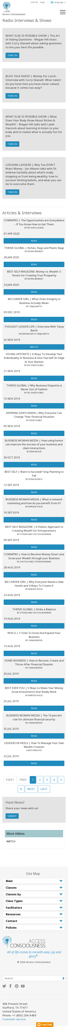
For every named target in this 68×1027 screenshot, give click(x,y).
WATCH (10, 841)
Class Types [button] (14, 901)
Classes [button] (11, 887)
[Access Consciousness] (6, 7)
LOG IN (34, 2)
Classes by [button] (13, 894)
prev (23, 780)
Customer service (14, 1019)
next (31, 789)
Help (42, 2)
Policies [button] (11, 927)
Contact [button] (11, 921)
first (10, 780)
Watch (34, 346)
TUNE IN (12, 55)
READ (34, 240)
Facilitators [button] (14, 907)
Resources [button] (13, 914)
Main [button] (9, 881)
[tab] (34, 881)
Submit (12, 815)
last (44, 789)
